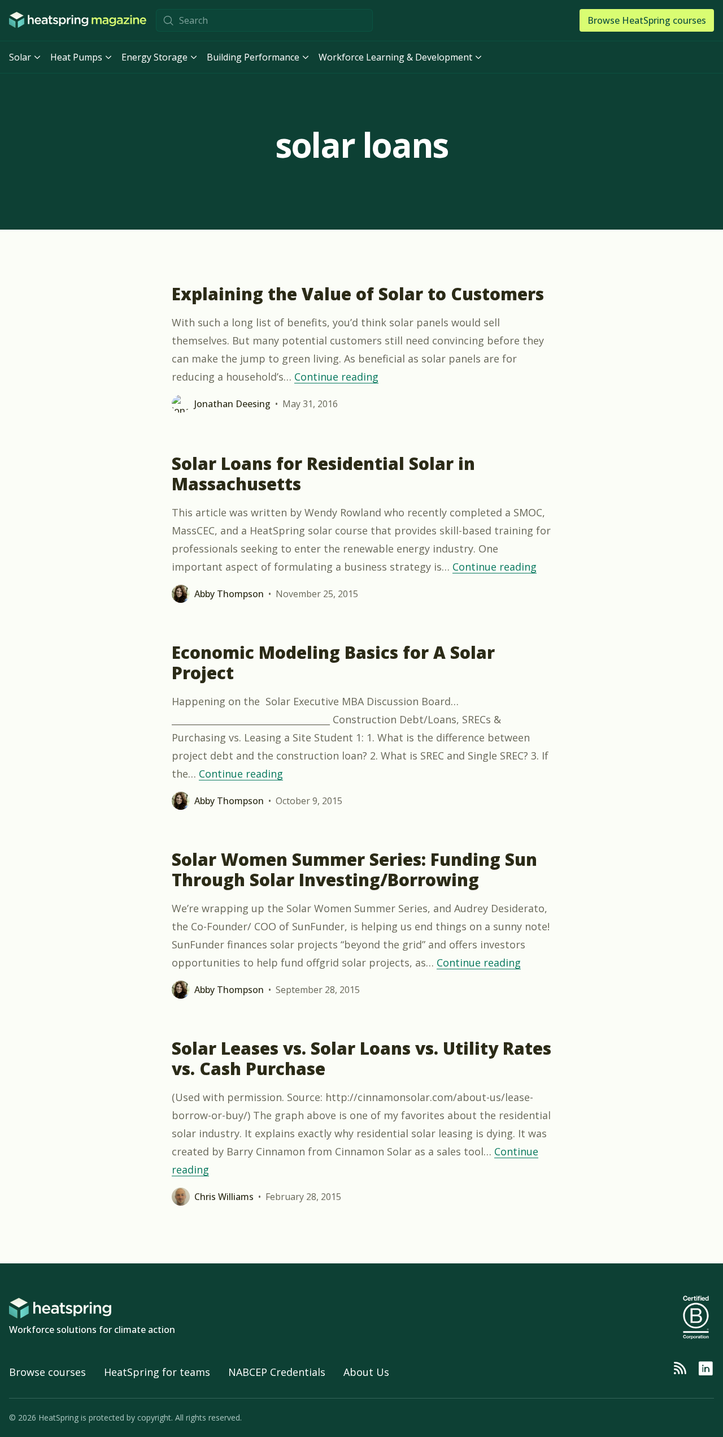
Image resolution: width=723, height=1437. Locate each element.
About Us (366, 1372)
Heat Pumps (76, 57)
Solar (20, 57)
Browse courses (47, 1372)
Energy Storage (154, 57)
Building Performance (253, 57)
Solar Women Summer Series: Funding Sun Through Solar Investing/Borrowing (354, 869)
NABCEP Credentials (276, 1372)
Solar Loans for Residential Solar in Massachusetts (323, 473)
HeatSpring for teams (157, 1372)
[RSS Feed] (679, 1368)
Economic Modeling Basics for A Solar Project (333, 662)
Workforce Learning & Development (395, 57)
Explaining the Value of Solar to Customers (358, 293)
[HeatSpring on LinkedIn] (705, 1368)
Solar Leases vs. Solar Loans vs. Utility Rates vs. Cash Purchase (361, 1058)
